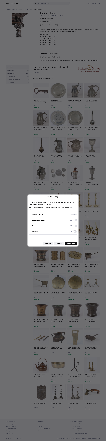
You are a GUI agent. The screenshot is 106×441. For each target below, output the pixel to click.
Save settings (71, 243)
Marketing (35, 231)
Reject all (48, 243)
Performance (36, 226)
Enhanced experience (38, 220)
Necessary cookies (37, 214)
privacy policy (49, 207)
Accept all (59, 243)
